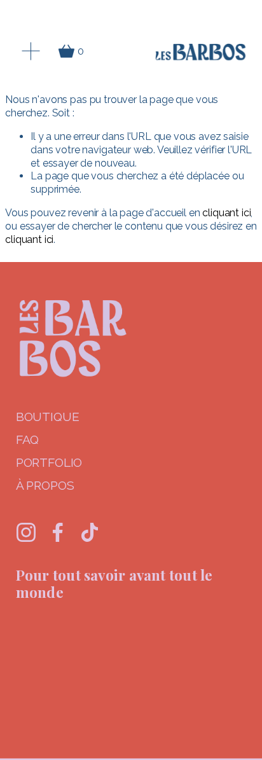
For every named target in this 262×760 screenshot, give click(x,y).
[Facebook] (58, 532)
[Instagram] (26, 532)
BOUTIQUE (47, 417)
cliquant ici (226, 213)
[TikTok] (89, 532)
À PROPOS (45, 485)
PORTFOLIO (49, 462)
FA (23, 439)
